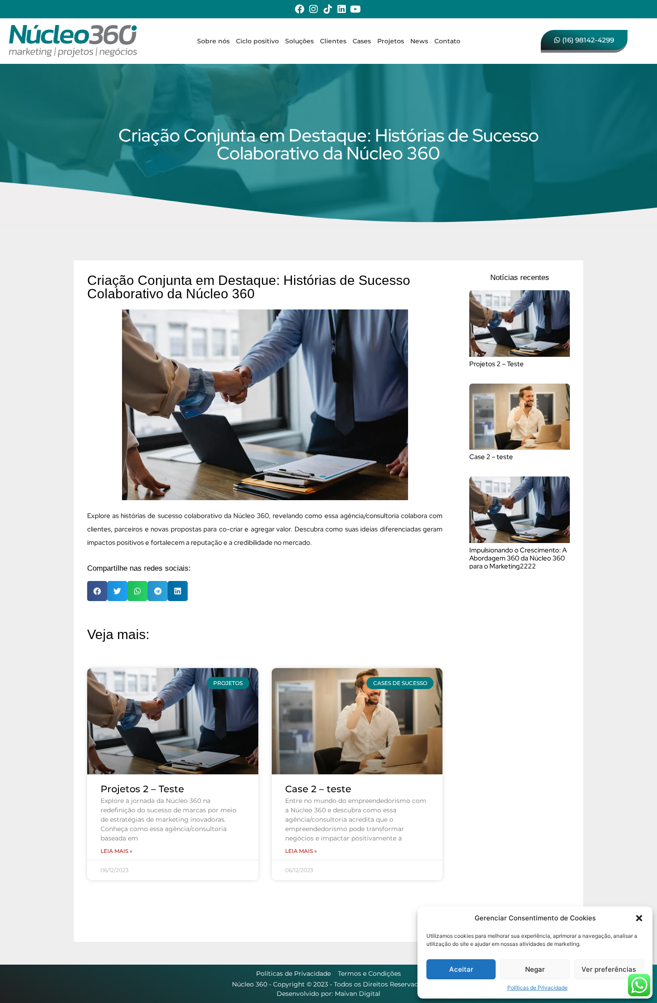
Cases (362, 41)
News (419, 41)
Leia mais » (116, 851)
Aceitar (461, 969)
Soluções (299, 41)
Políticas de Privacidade (537, 987)
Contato (447, 41)
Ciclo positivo (257, 41)
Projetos (390, 41)
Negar (535, 969)
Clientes (333, 41)
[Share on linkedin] (178, 591)
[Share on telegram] (157, 591)
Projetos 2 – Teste (142, 788)
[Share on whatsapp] (137, 591)
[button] (639, 918)
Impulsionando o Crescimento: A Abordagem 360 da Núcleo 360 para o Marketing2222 (518, 558)
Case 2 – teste (318, 788)
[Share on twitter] (117, 591)
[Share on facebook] (97, 591)
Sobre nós (213, 41)
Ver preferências (608, 969)
